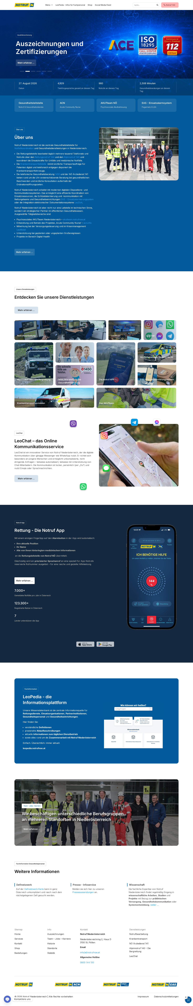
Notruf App (20, 523)
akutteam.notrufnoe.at (74, 219)
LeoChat (19, 433)
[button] (22, 71)
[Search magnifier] (157, 5)
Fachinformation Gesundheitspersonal (30, 864)
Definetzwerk (24, 884)
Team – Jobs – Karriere (32, 806)
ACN (62, 103)
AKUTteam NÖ (109, 103)
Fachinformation (31, 689)
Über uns (19, 130)
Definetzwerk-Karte (34, 889)
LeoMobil (21, 229)
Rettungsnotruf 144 (44, 157)
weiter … (154, 905)
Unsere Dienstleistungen (25, 289)
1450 (57, 174)
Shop (90, 5)
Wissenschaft (137, 884)
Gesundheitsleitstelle (31, 103)
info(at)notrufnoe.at (90, 952)
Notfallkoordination (24, 148)
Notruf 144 (170, 5)
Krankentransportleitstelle (33, 164)
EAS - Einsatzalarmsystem (157, 103)
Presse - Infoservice (84, 884)
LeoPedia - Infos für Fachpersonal (70, 5)
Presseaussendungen (83, 892)
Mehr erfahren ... (24, 252)
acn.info (88, 223)
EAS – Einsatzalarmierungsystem (77, 199)
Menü (47, 5)
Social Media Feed (103, 5)
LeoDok (78, 202)
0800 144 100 (87, 962)
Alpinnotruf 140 (72, 157)
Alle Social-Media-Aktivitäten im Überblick (62, 48)
